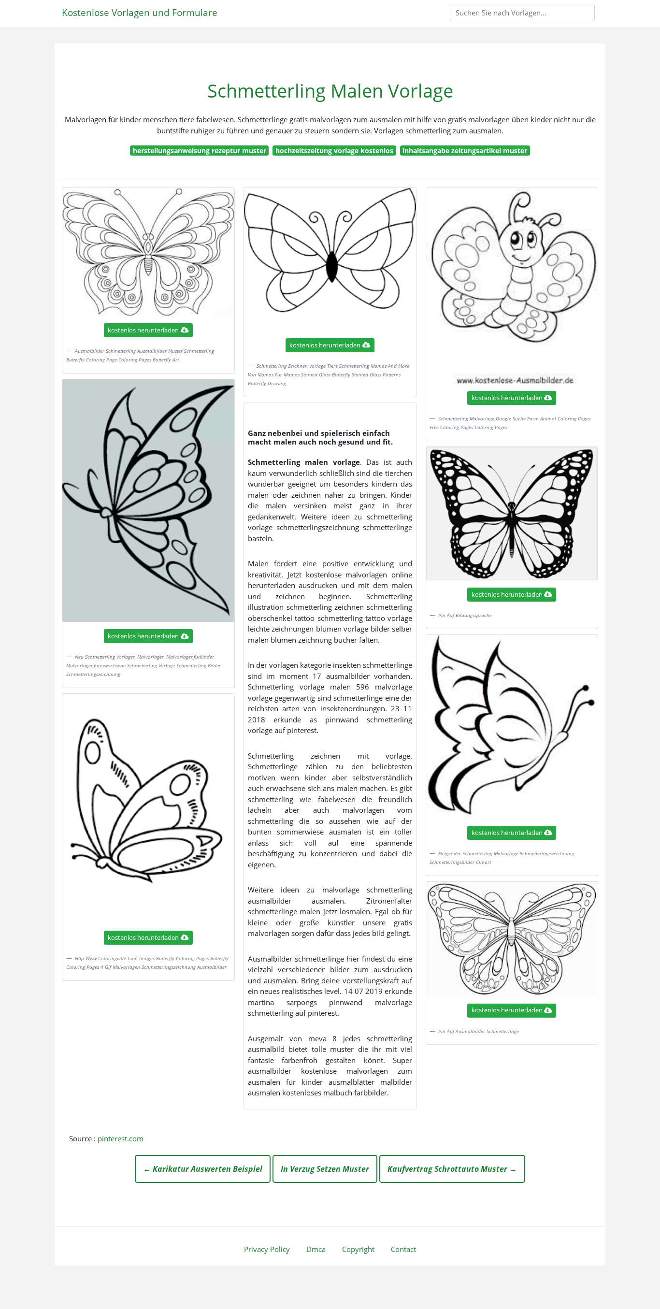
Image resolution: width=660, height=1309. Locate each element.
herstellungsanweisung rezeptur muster (199, 150)
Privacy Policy (267, 1249)
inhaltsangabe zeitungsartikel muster (464, 150)
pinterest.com (120, 1138)
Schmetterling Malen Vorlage (330, 90)
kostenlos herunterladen (143, 330)
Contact (403, 1249)
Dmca (316, 1249)
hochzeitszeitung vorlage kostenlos (334, 150)
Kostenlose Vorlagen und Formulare (139, 12)
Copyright (358, 1249)
